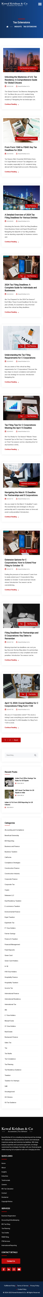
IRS (6, 1010)
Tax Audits (32, 551)
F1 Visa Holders (10, 928)
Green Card (8, 955)
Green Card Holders (11, 961)
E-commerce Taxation (12, 906)
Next (16, 740)
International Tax (10, 1004)
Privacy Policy (34, 1286)
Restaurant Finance (11, 1037)
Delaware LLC (9, 895)
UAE (6, 1086)
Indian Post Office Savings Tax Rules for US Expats (25, 779)
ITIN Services (6, 1241)
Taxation (8, 1075)
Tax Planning (31, 206)
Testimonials (6, 1180)
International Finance (12, 993)
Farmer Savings (10, 934)
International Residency (13, 999)
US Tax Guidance (10, 1102)
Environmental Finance (12, 912)
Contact (4, 1193)
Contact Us (11, 1261)
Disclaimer (5, 1197)
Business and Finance (29, 483)
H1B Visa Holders (11, 972)
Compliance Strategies (12, 863)
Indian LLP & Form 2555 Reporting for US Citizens (19, 803)
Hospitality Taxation (11, 983)
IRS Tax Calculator (7, 1189)
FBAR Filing (5, 1237)
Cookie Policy (22, 1289)
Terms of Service (22, 1286)
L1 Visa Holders (10, 1015)
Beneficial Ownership (12, 835)
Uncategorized (10, 1092)
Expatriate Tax (9, 923)
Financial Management (12, 944)
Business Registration (9, 1216)
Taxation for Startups (12, 1081)
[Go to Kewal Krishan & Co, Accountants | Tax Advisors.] (9, 27)
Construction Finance (12, 868)
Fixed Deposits (10, 950)
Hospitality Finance (11, 977)
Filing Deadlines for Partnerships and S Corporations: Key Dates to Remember (21, 635)
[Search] (36, 754)
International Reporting (9, 1245)
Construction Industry (12, 874)
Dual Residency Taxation (13, 901)
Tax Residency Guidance (28, 68)
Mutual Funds (9, 1021)
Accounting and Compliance (26, 138)
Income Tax (9, 988)
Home (4, 1163)
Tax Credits (5, 1233)
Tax (21, 276)
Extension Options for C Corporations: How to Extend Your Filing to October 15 (20, 562)
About (4, 1167)
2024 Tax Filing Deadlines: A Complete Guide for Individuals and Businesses (21, 287)
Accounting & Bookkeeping (10, 1220)
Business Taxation (11, 852)
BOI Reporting (9, 841)
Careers (4, 1184)
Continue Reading (11, 104)
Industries (5, 1176)
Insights (4, 1172)
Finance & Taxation (11, 939)
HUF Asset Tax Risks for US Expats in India (24, 791)
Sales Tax (8, 1043)
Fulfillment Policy (9, 1286)
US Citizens (9, 1097)
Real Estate (8, 1032)
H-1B (6, 966)
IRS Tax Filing (6, 1224)
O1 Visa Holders (10, 1026)
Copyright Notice (7, 1201)
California (8, 857)
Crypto (7, 890)
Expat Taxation (10, 917)
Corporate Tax (10, 884)
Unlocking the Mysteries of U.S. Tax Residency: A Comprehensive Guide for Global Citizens (21, 80)
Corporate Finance (11, 879)
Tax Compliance (10, 1059)
